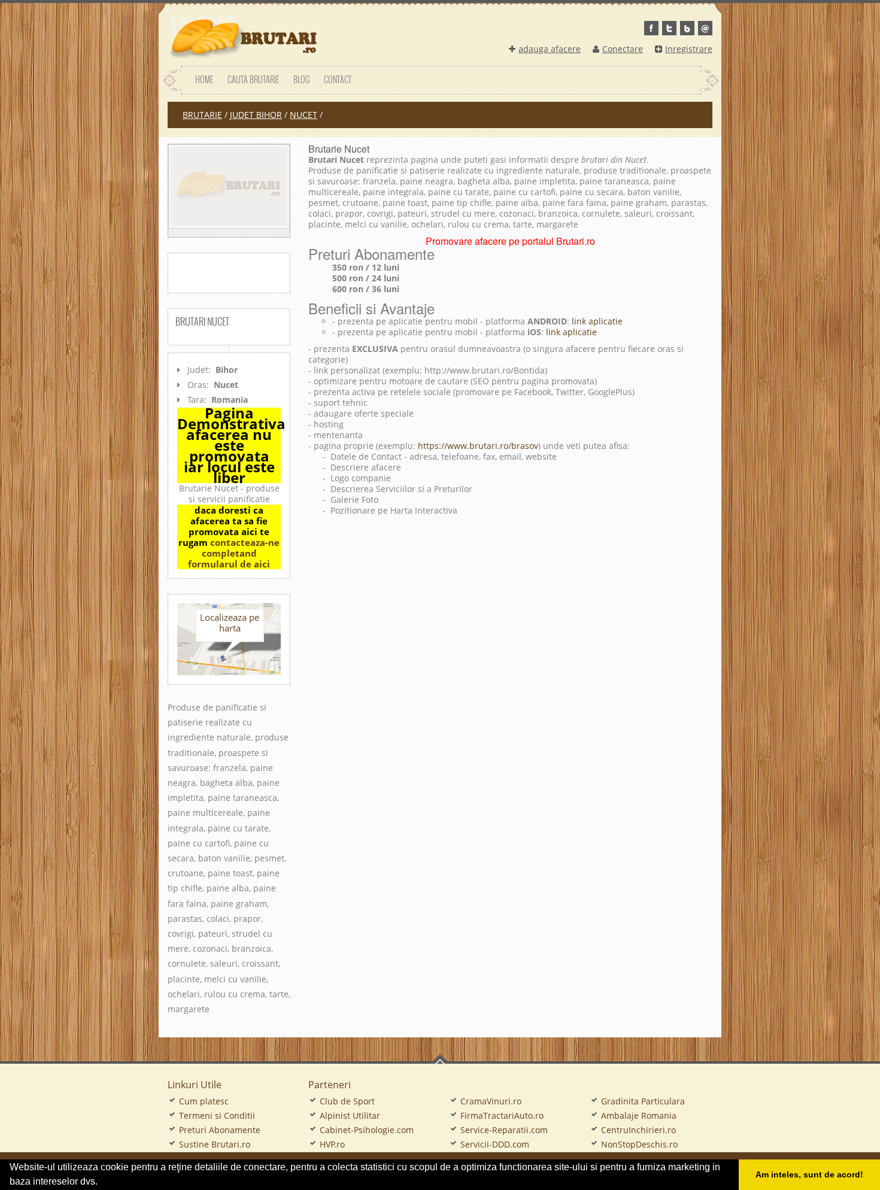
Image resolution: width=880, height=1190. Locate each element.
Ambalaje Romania (638, 1115)
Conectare (622, 48)
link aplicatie (596, 321)
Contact (337, 79)
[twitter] (669, 28)
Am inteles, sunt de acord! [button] (809, 1174)
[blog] (687, 28)
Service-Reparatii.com (504, 1130)
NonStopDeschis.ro (639, 1144)
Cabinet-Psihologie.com (367, 1130)
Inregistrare (688, 48)
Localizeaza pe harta (229, 622)
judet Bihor (256, 114)
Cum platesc (204, 1101)
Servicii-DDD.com (494, 1144)
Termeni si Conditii (217, 1115)
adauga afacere (549, 48)
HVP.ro (332, 1144)
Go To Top (440, 1059)
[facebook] (651, 28)
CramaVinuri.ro (490, 1101)
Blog (301, 79)
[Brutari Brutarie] (242, 36)
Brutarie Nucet (338, 149)
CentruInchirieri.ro (638, 1130)
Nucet (303, 114)
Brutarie (202, 114)
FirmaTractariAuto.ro (502, 1115)
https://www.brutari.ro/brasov (478, 445)
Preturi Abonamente (219, 1130)
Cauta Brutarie (253, 79)
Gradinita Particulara (643, 1101)
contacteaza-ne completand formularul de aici (234, 553)
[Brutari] (229, 186)
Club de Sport (347, 1101)
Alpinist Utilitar (350, 1115)
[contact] (705, 28)
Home (204, 79)
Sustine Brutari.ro (214, 1144)
